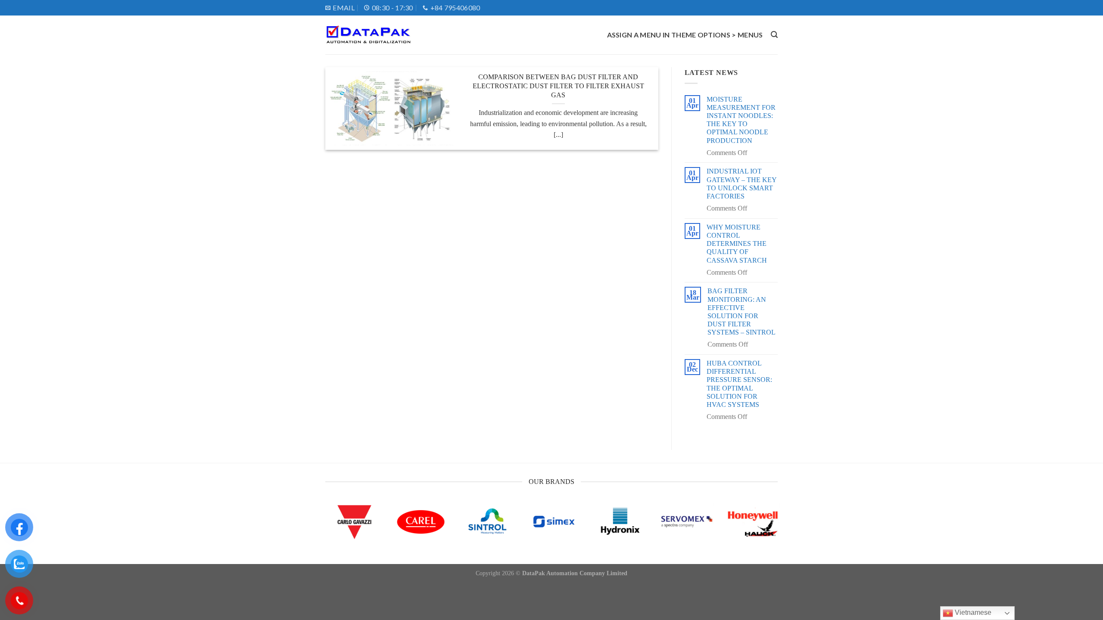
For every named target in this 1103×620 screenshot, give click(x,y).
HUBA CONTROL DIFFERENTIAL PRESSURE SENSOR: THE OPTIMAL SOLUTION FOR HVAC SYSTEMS (739, 384)
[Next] (764, 531)
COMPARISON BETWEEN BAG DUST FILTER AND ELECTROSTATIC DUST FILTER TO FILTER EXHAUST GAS (558, 86)
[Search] (774, 34)
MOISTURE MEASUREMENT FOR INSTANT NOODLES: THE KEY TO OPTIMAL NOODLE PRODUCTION (741, 120)
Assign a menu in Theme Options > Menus (685, 35)
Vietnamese (972, 612)
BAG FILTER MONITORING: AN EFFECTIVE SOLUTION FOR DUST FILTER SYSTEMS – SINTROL (741, 311)
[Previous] (339, 531)
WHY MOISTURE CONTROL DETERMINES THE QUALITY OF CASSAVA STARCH (737, 243)
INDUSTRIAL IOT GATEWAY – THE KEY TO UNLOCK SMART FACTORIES (741, 183)
